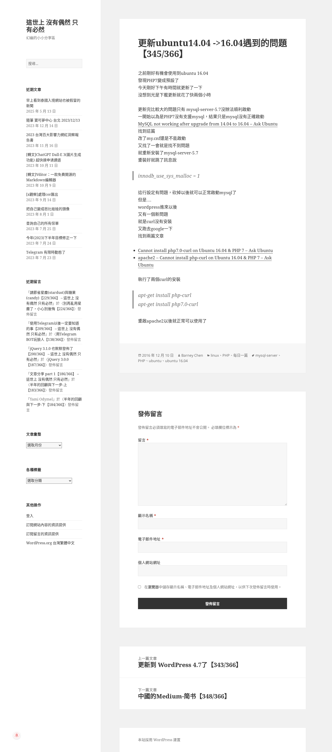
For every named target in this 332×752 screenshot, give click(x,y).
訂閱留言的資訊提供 (42, 533)
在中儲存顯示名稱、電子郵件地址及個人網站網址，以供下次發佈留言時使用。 (213, 587)
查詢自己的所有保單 (42, 223)
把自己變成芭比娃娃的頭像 (48, 208)
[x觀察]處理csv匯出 (42, 194)
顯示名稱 (147, 515)
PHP (226, 355)
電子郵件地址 (151, 539)
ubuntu (155, 360)
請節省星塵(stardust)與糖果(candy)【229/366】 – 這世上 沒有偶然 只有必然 (52, 298)
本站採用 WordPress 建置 (159, 739)
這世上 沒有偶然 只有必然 (52, 26)
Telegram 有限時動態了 (45, 252)
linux (215, 355)
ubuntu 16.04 (176, 360)
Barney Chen (192, 355)
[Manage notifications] (16, 735)
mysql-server (266, 355)
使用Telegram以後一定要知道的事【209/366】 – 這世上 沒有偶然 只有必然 (53, 329)
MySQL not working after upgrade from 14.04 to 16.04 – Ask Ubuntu (208, 124)
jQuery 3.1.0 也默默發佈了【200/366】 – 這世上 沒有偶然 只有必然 (53, 354)
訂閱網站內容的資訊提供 (46, 524)
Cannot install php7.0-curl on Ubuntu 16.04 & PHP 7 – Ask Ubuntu (205, 250)
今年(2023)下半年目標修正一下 (51, 237)
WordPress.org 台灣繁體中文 (50, 542)
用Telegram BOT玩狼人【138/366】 (51, 337)
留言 (143, 440)
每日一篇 (240, 355)
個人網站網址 (149, 562)
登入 (29, 515)
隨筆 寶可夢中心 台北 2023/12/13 (53, 120)
